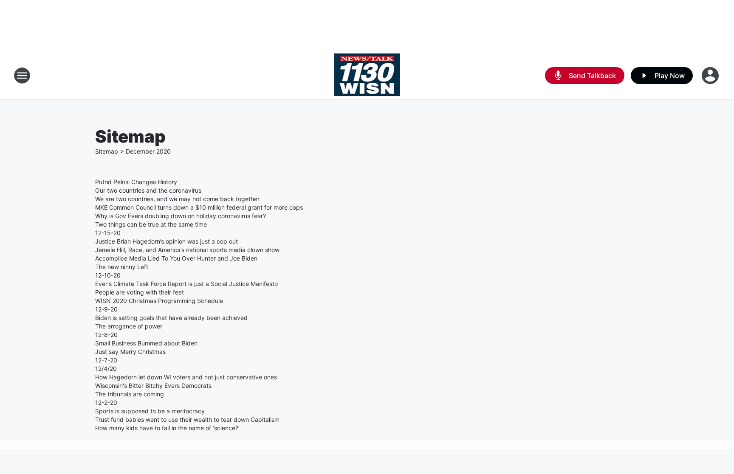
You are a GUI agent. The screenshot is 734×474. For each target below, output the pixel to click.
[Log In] (711, 75)
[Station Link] (367, 75)
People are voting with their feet (139, 292)
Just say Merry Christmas (130, 351)
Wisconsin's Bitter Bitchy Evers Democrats (153, 385)
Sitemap (106, 151)
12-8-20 (106, 334)
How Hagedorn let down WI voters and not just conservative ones (186, 377)
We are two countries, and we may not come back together (177, 198)
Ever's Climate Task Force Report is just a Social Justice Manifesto (186, 283)
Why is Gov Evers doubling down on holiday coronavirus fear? (180, 215)
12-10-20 (108, 275)
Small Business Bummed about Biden (146, 343)
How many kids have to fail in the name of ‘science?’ (167, 428)
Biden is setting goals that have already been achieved (171, 317)
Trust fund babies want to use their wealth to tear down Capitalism (187, 419)
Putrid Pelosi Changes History (136, 181)
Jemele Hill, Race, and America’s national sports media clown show (187, 249)
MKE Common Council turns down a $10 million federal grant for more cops (199, 207)
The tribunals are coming (129, 394)
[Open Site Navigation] (22, 75)
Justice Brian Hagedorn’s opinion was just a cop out (166, 241)
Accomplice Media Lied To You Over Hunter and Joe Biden (176, 258)
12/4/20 (106, 368)
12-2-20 (106, 402)
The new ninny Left (121, 266)
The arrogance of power (128, 326)
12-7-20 (106, 360)
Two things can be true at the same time (151, 224)
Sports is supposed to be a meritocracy (150, 411)
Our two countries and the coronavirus (148, 190)
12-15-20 (108, 232)
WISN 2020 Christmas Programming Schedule (159, 300)
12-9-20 (106, 309)
